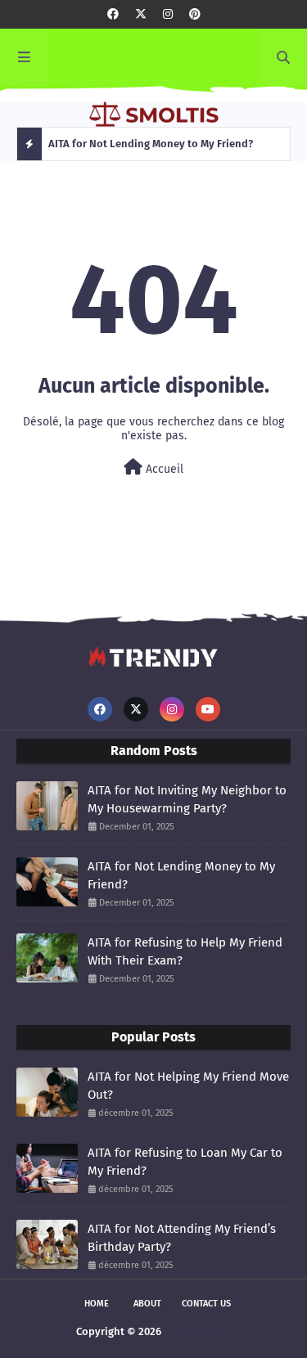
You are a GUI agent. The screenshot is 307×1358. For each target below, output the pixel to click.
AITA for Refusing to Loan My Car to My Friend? (185, 1162)
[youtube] (208, 709)
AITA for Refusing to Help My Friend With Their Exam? (185, 952)
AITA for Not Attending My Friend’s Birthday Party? (182, 1238)
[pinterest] (195, 14)
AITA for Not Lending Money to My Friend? (181, 876)
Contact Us (206, 1303)
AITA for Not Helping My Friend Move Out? (188, 1086)
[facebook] (113, 14)
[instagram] (167, 14)
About (147, 1303)
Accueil (162, 469)
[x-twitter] (141, 14)
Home (96, 1303)
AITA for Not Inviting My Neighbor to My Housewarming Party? (187, 799)
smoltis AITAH (197, 1331)
